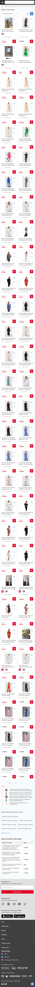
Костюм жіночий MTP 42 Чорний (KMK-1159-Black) (26, 538)
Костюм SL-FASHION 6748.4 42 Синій (25, 769)
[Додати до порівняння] (14, 19)
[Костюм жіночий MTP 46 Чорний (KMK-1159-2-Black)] (26, 555)
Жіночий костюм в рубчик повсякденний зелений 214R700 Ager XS (25, 61)
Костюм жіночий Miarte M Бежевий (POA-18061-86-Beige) (26, 239)
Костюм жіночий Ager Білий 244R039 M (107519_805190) (8, 214)
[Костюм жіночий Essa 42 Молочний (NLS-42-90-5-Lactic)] (8, 555)
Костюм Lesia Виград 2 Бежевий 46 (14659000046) (8, 89)
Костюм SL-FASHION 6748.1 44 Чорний (8, 744)
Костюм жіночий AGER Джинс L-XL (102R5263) (25, 463)
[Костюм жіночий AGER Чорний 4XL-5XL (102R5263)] (26, 406)
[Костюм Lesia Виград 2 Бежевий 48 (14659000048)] (26, 107)
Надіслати (6, 2)
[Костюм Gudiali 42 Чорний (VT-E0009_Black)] (8, 609)
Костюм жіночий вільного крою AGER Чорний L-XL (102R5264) (9, 338)
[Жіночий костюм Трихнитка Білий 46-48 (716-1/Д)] (26, 658)
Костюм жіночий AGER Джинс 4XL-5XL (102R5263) (25, 438)
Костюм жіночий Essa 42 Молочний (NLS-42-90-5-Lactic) (9, 563)
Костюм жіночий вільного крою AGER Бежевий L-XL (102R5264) (26, 338)
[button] (27, 13)
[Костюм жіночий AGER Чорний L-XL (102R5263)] (8, 431)
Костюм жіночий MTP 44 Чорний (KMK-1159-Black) (9, 289)
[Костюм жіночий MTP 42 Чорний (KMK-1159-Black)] (26, 530)
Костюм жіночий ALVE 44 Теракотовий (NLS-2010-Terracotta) (9, 641)
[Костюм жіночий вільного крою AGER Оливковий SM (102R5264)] (8, 381)
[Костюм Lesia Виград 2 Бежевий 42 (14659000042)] (26, 82)
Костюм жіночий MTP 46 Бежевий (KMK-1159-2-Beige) (9, 538)
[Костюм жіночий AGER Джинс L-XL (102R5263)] (26, 456)
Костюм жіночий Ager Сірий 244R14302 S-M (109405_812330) (25, 189)
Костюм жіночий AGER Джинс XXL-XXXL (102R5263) (8, 463)
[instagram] (8, 904)
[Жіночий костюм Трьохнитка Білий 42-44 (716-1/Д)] (8, 658)
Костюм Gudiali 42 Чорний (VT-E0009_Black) (7, 616)
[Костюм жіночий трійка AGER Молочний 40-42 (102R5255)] (26, 480)
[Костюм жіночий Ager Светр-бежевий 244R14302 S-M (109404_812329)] (8, 132)
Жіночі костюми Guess (24, 828)
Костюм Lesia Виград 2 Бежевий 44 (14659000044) (8, 114)
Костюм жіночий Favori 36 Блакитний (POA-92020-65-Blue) (8, 264)
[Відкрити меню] (2, 2)
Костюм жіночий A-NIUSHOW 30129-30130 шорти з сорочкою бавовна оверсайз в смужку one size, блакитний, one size (8, 61)
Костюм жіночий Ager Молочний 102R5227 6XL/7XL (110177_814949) (8, 239)
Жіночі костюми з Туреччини (10, 816)
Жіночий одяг (26, 6)
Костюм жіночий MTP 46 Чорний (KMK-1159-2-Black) (26, 563)
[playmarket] (19, 916)
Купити (14, 41)
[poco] (24, 976)
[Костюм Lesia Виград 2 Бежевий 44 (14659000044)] (8, 107)
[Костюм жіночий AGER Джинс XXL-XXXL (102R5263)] (8, 456)
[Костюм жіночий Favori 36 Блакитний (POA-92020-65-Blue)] (8, 256)
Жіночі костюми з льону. (9, 828)
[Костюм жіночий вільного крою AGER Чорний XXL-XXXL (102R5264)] (26, 356)
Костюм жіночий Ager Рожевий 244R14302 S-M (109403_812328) (8, 164)
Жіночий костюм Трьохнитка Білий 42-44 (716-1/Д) (8, 666)
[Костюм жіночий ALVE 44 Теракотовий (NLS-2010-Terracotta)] (8, 633)
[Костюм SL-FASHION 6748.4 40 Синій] (26, 712)
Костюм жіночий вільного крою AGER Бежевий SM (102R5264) (9, 363)
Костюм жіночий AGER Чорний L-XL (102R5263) (9, 438)
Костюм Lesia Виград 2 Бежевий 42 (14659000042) (25, 89)
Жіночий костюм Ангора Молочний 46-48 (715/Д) (26, 588)
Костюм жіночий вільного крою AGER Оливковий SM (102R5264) (9, 388)
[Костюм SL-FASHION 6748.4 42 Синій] (26, 761)
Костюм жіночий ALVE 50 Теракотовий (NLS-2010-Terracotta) (26, 289)
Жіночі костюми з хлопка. (9, 824)
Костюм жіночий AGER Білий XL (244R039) (25, 388)
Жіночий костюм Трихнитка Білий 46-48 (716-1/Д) (25, 666)
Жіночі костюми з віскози (26, 824)
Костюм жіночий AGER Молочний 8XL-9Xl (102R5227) (8, 513)
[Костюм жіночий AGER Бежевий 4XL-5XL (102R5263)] (8, 480)
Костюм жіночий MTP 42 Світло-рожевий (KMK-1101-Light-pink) (26, 264)
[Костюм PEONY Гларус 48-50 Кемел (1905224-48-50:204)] (26, 633)
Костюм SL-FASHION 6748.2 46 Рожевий (8, 769)
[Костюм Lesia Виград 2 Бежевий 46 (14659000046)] (8, 82)
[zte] (30, 976)
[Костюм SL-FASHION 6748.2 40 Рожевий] (26, 737)
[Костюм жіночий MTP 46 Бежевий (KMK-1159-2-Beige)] (8, 530)
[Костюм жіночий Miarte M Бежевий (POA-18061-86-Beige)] (26, 231)
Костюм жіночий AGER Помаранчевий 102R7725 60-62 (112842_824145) (8, 694)
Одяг (20, 6)
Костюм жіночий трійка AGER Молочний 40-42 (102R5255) (25, 488)
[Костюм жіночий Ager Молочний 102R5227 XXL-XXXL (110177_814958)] (26, 207)
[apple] (7, 976)
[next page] (25, 783)
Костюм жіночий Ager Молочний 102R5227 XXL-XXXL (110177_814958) (25, 214)
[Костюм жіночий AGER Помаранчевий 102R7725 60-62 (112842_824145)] (8, 687)
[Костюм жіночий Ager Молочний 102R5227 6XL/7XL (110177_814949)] (8, 231)
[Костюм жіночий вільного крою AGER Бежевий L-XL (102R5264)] (26, 331)
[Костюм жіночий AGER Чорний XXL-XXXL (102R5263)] (8, 406)
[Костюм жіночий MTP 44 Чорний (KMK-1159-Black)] (8, 281)
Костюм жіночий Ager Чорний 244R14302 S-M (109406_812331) (26, 164)
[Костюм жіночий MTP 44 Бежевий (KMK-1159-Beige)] (26, 609)
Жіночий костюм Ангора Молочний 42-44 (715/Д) (9, 588)
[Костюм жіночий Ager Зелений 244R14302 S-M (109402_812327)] (26, 132)
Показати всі (5, 833)
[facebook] (3, 904)
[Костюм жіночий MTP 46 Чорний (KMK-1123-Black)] (26, 505)
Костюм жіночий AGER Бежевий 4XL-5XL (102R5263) (8, 488)
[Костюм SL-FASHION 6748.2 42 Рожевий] (8, 712)
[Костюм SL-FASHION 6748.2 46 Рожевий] (8, 761)
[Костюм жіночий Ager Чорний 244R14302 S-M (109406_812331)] (26, 157)
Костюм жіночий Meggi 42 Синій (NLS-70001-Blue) (8, 314)
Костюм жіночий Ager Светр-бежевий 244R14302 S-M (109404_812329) (8, 139)
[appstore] (7, 916)
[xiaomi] (2, 976)
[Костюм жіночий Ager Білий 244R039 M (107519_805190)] (8, 207)
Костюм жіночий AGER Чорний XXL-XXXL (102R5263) (8, 413)
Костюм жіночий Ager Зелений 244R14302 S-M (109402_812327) (25, 139)
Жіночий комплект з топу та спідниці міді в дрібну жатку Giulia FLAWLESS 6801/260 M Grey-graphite (26, 30)
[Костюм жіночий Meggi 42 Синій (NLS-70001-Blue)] (8, 306)
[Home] (2, 6)
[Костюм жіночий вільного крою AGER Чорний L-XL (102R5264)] (8, 331)
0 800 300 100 (5, 951)
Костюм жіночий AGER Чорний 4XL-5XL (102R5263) (25, 413)
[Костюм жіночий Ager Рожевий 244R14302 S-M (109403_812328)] (8, 157)
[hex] (7, 58)
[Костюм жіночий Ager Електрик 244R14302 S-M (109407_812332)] (8, 182)
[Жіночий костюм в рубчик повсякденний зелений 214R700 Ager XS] (26, 51)
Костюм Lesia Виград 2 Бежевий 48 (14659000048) (25, 114)
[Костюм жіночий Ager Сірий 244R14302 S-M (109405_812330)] (26, 182)
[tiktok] (25, 904)
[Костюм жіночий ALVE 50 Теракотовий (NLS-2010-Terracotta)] (26, 281)
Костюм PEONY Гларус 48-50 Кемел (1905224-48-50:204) (25, 641)
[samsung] (15, 976)
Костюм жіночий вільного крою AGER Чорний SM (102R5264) (26, 314)
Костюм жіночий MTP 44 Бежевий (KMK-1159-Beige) (26, 616)
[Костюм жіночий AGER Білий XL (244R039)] (26, 381)
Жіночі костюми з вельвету (9, 820)
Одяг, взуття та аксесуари (11, 6)
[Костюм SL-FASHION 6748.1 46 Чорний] (26, 687)
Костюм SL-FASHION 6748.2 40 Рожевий (25, 744)
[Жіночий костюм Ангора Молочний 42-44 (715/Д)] (8, 580)
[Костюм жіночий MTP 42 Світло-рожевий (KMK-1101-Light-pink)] (26, 256)
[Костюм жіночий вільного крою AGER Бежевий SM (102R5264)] (8, 356)
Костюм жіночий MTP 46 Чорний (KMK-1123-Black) (26, 513)
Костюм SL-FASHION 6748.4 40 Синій (25, 719)
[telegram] (14, 904)
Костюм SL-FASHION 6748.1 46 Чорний (25, 694)
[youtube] (19, 904)
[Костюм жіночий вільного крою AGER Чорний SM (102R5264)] (26, 306)
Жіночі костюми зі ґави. (26, 820)
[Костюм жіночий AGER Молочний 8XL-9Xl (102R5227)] (8, 505)
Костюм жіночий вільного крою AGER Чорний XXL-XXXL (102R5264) (26, 363)
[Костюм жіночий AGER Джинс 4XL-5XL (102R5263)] (26, 431)
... (19, 783)
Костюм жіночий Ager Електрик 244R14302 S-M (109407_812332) (8, 189)
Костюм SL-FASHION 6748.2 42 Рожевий (8, 719)
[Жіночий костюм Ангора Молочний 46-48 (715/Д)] (26, 580)
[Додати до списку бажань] (14, 23)
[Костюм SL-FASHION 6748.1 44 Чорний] (8, 737)
